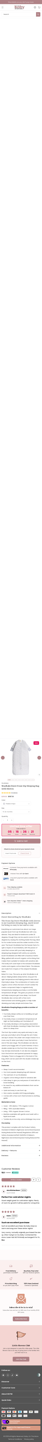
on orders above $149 (13, 889)
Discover (5, 1382)
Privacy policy (29, 1439)
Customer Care (8, 1388)
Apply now (9, 1429)
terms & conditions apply (14, 902)
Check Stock (24, 853)
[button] (3, 7)
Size (3, 808)
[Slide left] (3, 758)
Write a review (16, 1180)
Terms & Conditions (15, 1439)
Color (3, 800)
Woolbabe (5, 783)
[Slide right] (39, 758)
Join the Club (21, 1359)
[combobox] (21, 14)
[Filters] (34, 1180)
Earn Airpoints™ (14, 1422)
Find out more (11, 895)
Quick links (6, 1400)
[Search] (38, 14)
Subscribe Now (21, 1319)
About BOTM (7, 1394)
